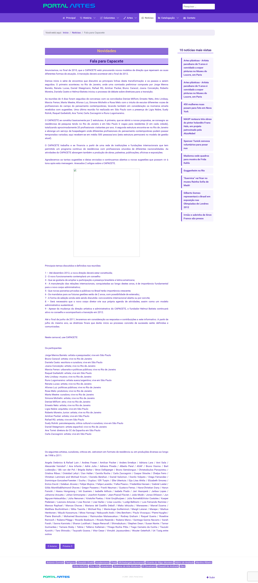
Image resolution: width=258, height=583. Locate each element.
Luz (86, 102)
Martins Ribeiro (204, 562)
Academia (106, 566)
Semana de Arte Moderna (126, 566)
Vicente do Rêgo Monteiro (159, 562)
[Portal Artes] (69, 6)
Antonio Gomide (54, 562)
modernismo (102, 562)
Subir (212, 577)
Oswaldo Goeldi (85, 562)
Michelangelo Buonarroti (131, 562)
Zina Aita (94, 566)
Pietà (113, 562)
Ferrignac (70, 562)
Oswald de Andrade (168, 566)
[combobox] (199, 6)
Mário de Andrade (184, 562)
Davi (182, 566)
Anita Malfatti (80, 566)
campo (67, 106)
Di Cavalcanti (149, 566)
